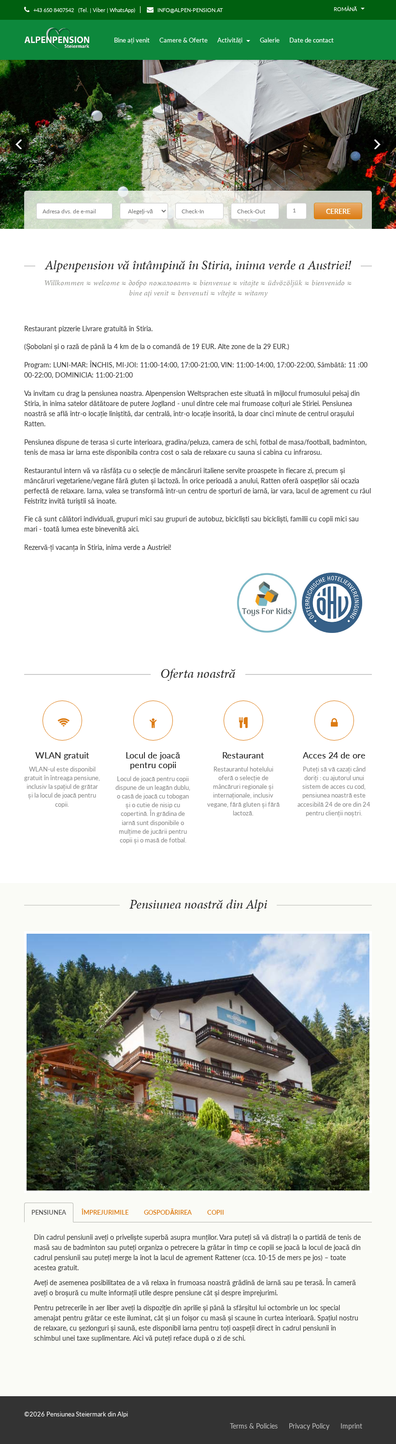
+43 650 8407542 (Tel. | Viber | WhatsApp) (83, 10)
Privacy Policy (309, 1425)
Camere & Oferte (183, 39)
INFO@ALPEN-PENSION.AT (189, 10)
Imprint (351, 1425)
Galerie (270, 39)
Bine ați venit (132, 39)
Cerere (338, 211)
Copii (215, 1212)
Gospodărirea (168, 1212)
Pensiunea (48, 1212)
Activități (230, 39)
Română (346, 9)
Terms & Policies (254, 1425)
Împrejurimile (105, 1212)
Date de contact (311, 39)
